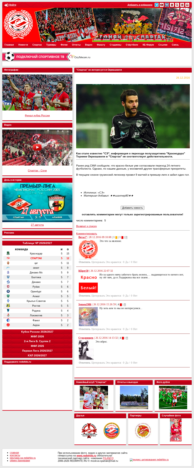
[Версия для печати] (187, 5)
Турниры (51, 44)
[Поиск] (177, 5)
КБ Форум (148, 44)
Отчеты (76, 44)
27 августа (37, 224)
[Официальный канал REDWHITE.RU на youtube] (162, 5)
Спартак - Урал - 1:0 (37, 170)
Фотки (64, 44)
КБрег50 (83, 270)
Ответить (84, 262)
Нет (135, 262)
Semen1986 (84, 304)
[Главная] (172, 5)
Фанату (101, 44)
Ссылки (162, 44)
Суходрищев (85, 337)
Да (126, 262)
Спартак (37, 44)
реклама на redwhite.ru (23, 458)
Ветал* (82, 237)
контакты (15, 455)
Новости (23, 44)
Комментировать (86, 233)
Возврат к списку (86, 226)
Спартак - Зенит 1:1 (37, 115)
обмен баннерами (20, 460)
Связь (175, 44)
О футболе (132, 44)
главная (14, 452)
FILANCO (108, 458)
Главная (9, 44)
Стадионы (115, 44)
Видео (88, 44)
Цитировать (98, 262)
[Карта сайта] (182, 5)
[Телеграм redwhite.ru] (156, 5)
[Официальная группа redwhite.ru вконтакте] (167, 5)
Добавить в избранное (140, 5)
